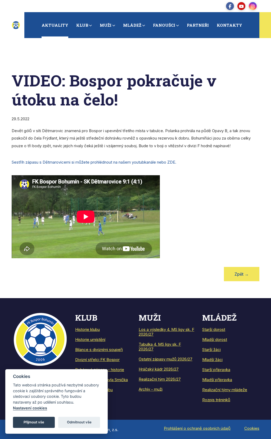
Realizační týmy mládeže (224, 389)
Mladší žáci (212, 359)
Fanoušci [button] (164, 25)
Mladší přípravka (217, 379)
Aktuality (55, 25)
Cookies (251, 428)
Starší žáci (211, 349)
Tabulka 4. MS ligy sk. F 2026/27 (160, 347)
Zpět (241, 274)
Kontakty (229, 25)
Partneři (198, 25)
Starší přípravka (216, 369)
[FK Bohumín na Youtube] (241, 6)
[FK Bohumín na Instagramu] (253, 6)
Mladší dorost (214, 339)
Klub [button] (82, 25)
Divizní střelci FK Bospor (97, 359)
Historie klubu (87, 329)
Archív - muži (150, 389)
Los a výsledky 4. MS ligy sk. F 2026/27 (166, 332)
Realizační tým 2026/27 (160, 379)
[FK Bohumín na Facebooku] (230, 6)
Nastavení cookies (30, 408)
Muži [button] (105, 25)
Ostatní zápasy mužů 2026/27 (165, 359)
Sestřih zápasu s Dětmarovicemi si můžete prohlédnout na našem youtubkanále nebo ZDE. (94, 162)
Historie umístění (90, 339)
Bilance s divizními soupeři (99, 349)
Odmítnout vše (79, 422)
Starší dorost (213, 329)
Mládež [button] (132, 25)
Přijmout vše (34, 422)
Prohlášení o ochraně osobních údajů (197, 428)
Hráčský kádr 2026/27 (159, 369)
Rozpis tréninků (216, 399)
